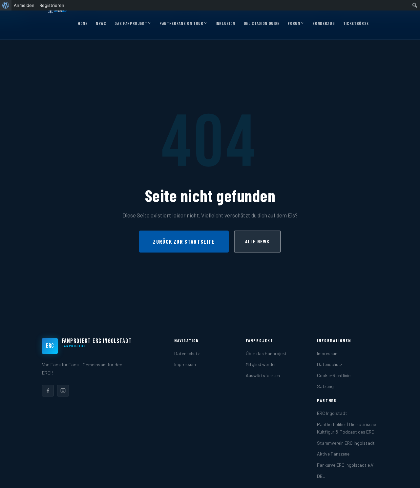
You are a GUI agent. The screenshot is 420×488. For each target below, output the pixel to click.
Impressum (185, 364)
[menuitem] (5, 5)
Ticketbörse (356, 23)
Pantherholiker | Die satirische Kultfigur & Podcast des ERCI (346, 428)
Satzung (325, 386)
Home (83, 23)
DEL (321, 476)
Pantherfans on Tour (181, 23)
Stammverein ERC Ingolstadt (346, 443)
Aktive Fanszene (333, 454)
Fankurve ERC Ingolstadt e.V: (346, 465)
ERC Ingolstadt (332, 413)
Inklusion (225, 23)
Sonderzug (323, 23)
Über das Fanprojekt (266, 353)
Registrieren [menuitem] (51, 5)
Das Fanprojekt (131, 23)
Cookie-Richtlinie (333, 375)
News (101, 23)
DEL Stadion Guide (262, 23)
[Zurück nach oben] (405, 476)
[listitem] (48, 390)
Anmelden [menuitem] (24, 5)
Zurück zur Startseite (184, 241)
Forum (294, 23)
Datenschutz (187, 353)
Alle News (257, 241)
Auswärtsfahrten (263, 375)
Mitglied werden (261, 364)
